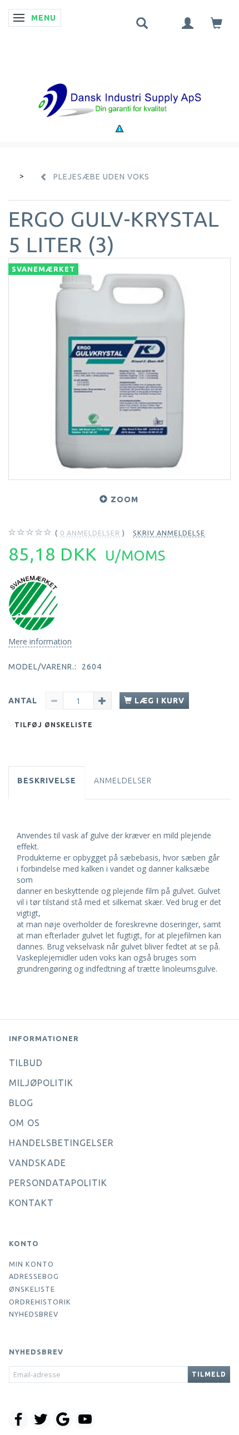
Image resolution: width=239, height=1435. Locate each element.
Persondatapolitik (58, 1183)
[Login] (188, 22)
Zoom (124, 499)
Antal (23, 700)
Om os (24, 1123)
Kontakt (31, 1203)
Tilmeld (209, 1374)
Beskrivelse (46, 780)
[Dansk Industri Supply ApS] (119, 84)
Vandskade (37, 1163)
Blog (21, 1103)
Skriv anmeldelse (169, 533)
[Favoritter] (165, 20)
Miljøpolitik (41, 1083)
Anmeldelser (123, 780)
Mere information (40, 641)
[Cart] (216, 22)
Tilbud (26, 1063)
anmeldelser (90, 533)
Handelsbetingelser (61, 1143)
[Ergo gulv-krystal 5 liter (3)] (119, 369)
